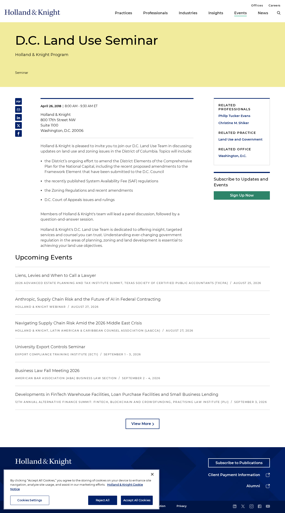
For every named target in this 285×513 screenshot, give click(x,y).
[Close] (152, 474)
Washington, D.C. (232, 156)
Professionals (155, 13)
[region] (81, 489)
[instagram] (251, 506)
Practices (123, 13)
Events (240, 13)
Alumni (253, 486)
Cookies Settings (29, 500)
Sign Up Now (242, 195)
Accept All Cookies (136, 500)
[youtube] (268, 506)
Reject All (103, 500)
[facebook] (259, 506)
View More (141, 424)
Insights (215, 13)
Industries (188, 13)
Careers (275, 5)
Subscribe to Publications (239, 463)
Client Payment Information (234, 475)
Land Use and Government (240, 139)
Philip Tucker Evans (234, 116)
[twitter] (243, 506)
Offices (257, 5)
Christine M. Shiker (233, 123)
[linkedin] (234, 506)
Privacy (182, 506)
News (263, 13)
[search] (279, 13)
